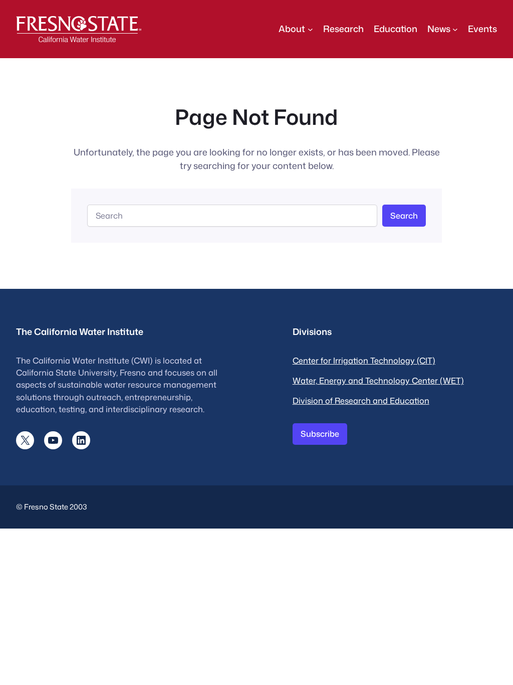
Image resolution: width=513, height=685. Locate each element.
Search (404, 215)
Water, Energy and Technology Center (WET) (378, 380)
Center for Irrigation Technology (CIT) (364, 360)
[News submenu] (455, 29)
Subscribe (320, 433)
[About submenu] (310, 29)
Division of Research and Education (361, 400)
